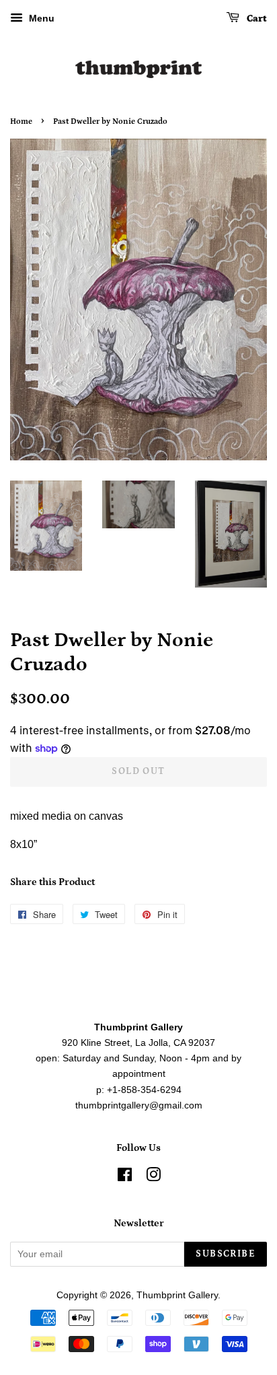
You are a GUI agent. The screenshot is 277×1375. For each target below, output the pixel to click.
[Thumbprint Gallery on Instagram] (153, 1177)
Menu (40, 18)
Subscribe (225, 1253)
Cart (256, 18)
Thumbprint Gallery (177, 1295)
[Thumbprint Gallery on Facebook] (124, 1177)
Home (21, 121)
